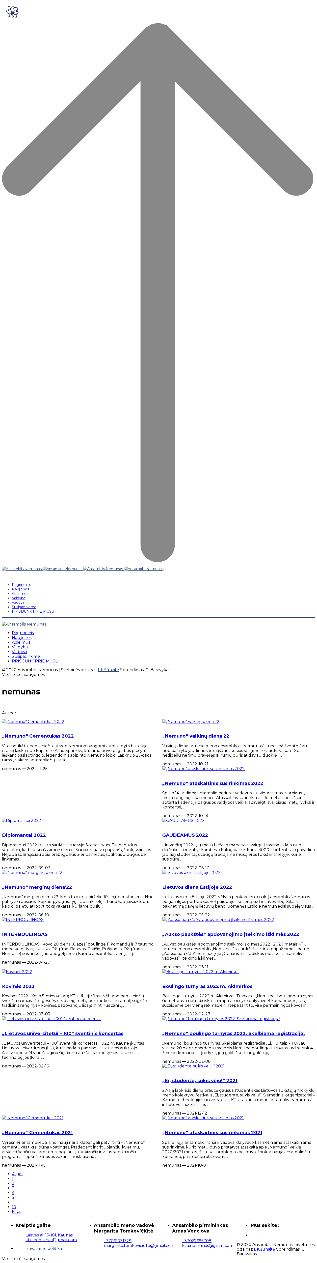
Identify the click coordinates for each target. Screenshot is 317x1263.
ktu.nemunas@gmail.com (51, 1239)
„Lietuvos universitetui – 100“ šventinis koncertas (62, 1033)
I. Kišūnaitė (108, 669)
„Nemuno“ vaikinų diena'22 (195, 736)
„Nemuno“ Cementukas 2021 (37, 1132)
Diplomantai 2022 (24, 835)
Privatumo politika (44, 1248)
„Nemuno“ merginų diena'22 (37, 887)
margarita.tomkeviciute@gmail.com (139, 1245)
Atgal (17, 1174)
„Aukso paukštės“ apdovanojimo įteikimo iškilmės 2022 (230, 934)
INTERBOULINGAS (25, 934)
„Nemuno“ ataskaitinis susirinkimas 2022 (212, 783)
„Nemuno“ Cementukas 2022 (38, 736)
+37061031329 (118, 1240)
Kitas (16, 1211)
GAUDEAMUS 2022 (185, 835)
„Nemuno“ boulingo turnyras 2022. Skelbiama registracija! (233, 1033)
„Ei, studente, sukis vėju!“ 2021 (200, 1080)
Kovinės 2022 (18, 986)
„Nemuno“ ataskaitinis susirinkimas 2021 (212, 1132)
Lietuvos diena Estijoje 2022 (197, 887)
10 (14, 1207)
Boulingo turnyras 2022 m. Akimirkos (207, 986)
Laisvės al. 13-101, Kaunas (49, 1235)
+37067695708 (196, 1240)
